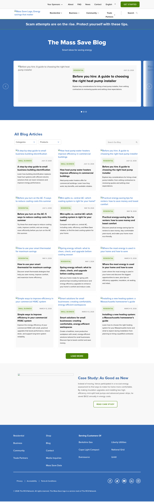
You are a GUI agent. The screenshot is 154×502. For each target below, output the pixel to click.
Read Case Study (105, 404)
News (87, 4)
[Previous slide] (5, 86)
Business (73, 13)
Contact (97, 4)
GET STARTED (130, 4)
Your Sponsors (53, 4)
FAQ (79, 4)
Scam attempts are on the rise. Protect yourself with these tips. (77, 24)
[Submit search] (137, 142)
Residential (55, 13)
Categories (21, 142)
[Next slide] (149, 86)
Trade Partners (109, 15)
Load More (77, 356)
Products (44, 142)
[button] (81, 111)
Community (91, 13)
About (70, 4)
